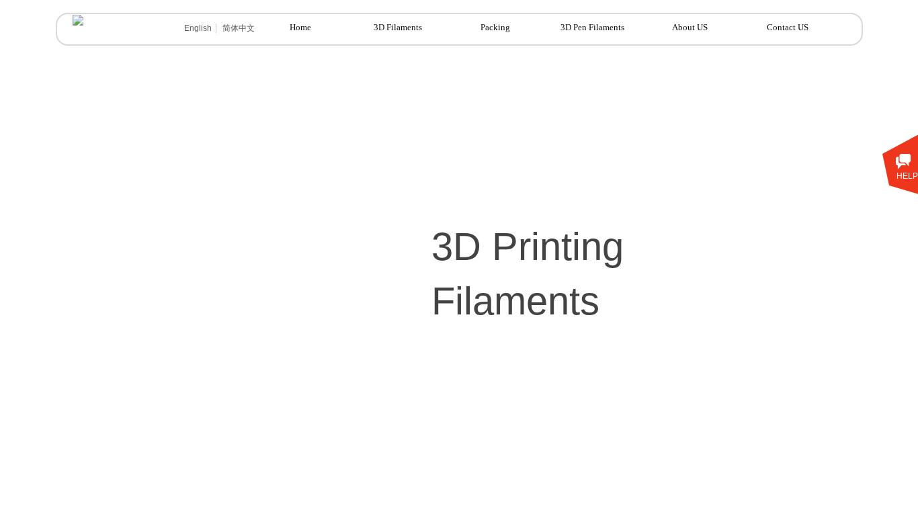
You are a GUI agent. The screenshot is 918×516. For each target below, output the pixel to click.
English (198, 28)
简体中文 (238, 28)
